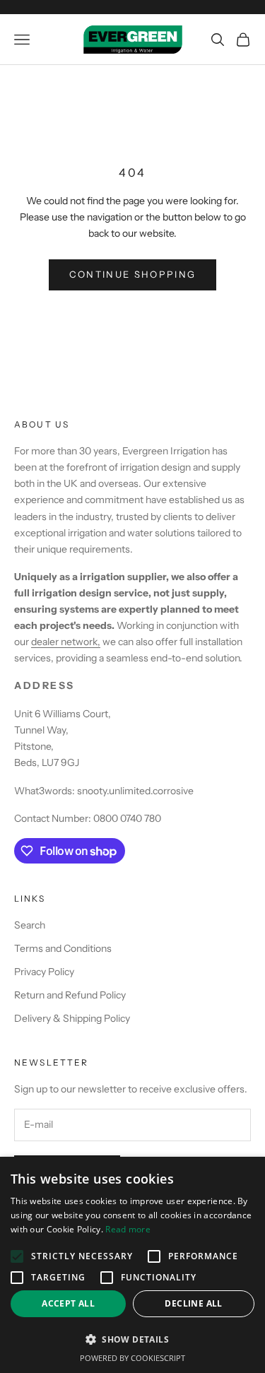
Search (29, 925)
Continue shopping (132, 274)
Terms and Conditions (63, 948)
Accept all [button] (68, 1303)
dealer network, (65, 641)
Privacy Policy (44, 971)
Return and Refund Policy (70, 995)
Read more (128, 1229)
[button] (132, 1339)
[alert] (132, 1265)
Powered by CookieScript (132, 1358)
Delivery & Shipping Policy (72, 1018)
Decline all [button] (193, 1303)
